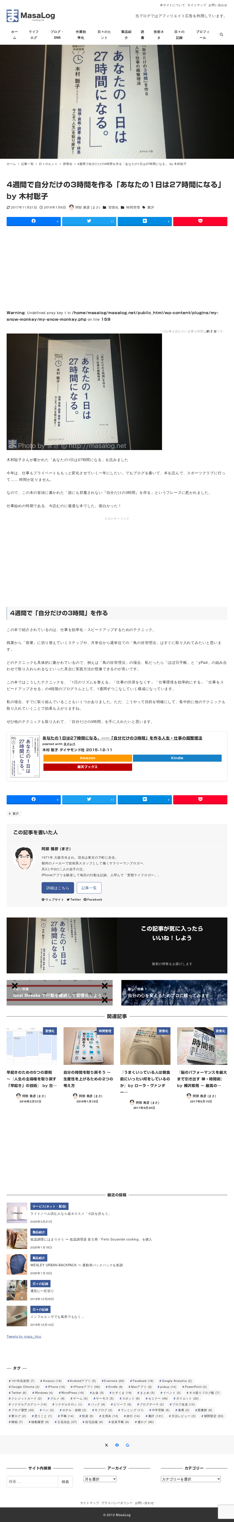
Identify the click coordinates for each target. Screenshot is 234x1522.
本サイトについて (172, 5)
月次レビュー (184, 1416)
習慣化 (113, 207)
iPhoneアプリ (86, 1386)
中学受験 (161, 1410)
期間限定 (213, 1416)
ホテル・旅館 (74, 1410)
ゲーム (80, 1398)
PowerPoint (196, 1386)
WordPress (72, 1392)
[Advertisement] (117, 264)
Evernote (114, 1381)
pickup (168, 1386)
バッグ (98, 1404)
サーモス (105, 1398)
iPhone (56, 1386)
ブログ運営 (22, 1410)
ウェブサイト (54, 899)
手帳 (67, 1416)
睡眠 (17, 1422)
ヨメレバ (69, 744)
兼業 (183, 1410)
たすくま (122, 1392)
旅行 (133, 1416)
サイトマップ (196, 5)
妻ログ (18, 1416)
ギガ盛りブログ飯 (204, 1392)
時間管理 (133, 207)
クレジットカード (26, 1398)
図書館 (205, 1410)
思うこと (43, 1416)
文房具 (110, 1416)
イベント (172, 1392)
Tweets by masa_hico (24, 1336)
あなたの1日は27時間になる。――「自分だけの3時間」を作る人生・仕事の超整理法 (122, 738)
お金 (98, 1392)
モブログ (103, 1410)
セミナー (158, 1398)
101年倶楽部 (23, 1381)
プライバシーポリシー (117, 1503)
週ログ (146, 1422)
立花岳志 (67, 1422)
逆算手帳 (120, 1422)
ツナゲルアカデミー (29, 1404)
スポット (131, 1398)
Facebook (94, 899)
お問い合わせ (217, 5)
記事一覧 (89, 887)
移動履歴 (40, 1422)
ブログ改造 (183, 1404)
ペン (48, 1410)
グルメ (57, 1398)
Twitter (75, 899)
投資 (87, 1416)
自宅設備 (94, 1422)
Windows (44, 1392)
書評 (150, 207)
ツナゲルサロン (68, 1404)
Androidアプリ (83, 1381)
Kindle (177, 758)
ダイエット (187, 1398)
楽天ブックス (87, 767)
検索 (65, 1481)
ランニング (132, 1410)
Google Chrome (25, 1386)
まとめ (147, 1392)
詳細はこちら (57, 887)
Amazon (88, 758)
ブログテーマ (152, 1404)
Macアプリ (141, 1386)
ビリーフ (122, 1404)
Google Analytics (177, 1381)
